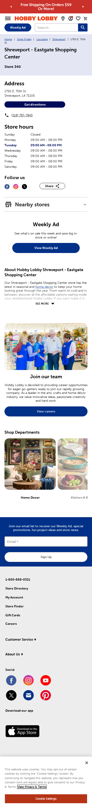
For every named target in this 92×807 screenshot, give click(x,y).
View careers (46, 411)
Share (49, 186)
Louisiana (42, 39)
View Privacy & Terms (32, 786)
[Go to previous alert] (11, 6)
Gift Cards (12, 615)
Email (11, 542)
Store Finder (24, 39)
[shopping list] (78, 18)
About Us (12, 654)
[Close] (87, 763)
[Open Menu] (7, 18)
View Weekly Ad (46, 248)
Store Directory (16, 588)
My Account (14, 597)
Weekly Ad (18, 27)
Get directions (35, 104)
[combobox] (56, 27)
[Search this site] (83, 27)
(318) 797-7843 (22, 115)
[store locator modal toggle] (63, 18)
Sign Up (46, 557)
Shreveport (58, 39)
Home (8, 39)
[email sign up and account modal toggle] (70, 18)
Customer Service (19, 639)
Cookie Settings (46, 798)
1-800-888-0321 (17, 579)
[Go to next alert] (83, 6)
